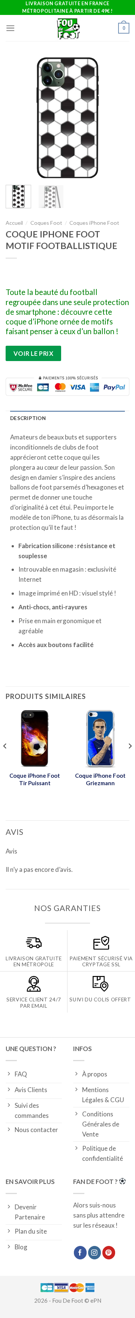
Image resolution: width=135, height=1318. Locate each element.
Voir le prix (34, 353)
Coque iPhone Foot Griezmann (100, 779)
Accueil (14, 223)
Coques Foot (46, 223)
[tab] (67, 418)
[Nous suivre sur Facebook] (80, 1252)
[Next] (117, 117)
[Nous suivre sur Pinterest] (109, 1252)
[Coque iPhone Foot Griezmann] (100, 738)
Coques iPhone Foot (94, 223)
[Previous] (17, 117)
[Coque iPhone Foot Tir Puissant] (35, 738)
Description (28, 418)
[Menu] (10, 28)
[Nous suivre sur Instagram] (94, 1252)
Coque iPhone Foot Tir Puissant (34, 779)
